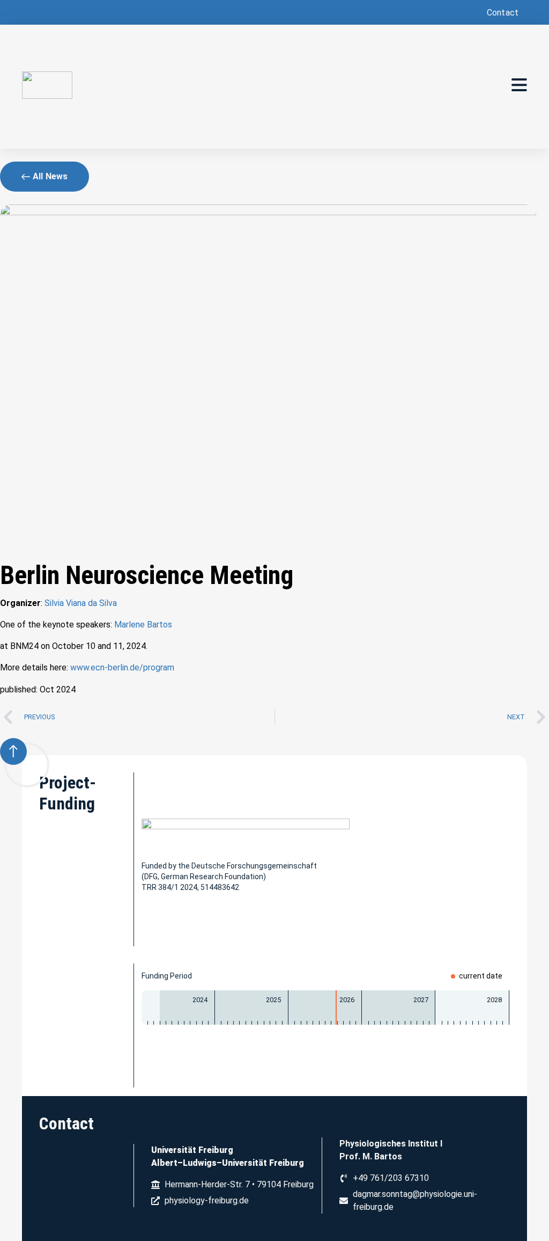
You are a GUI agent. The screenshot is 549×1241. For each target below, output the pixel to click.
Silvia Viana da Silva (80, 603)
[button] (501, 13)
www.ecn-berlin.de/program (122, 667)
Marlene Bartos (143, 624)
